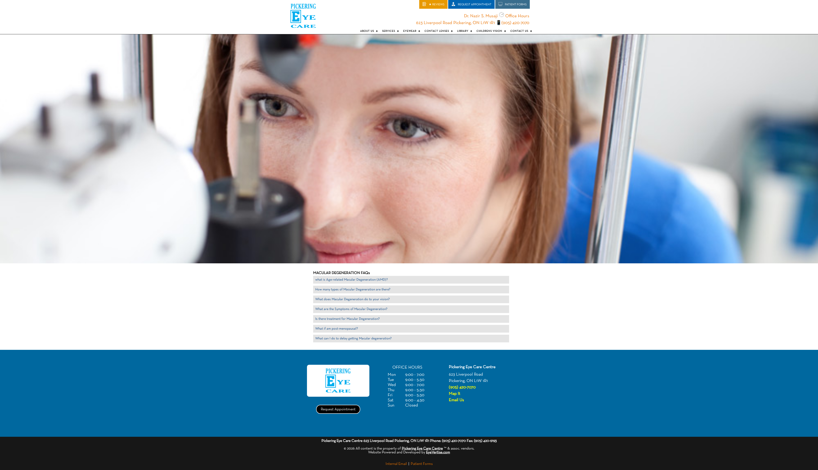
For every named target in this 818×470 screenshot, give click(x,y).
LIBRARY (462, 31)
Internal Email (396, 464)
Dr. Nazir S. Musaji (481, 16)
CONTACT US (519, 31)
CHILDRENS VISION (489, 31)
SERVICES (388, 31)
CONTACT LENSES (437, 31)
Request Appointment (338, 409)
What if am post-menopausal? (336, 328)
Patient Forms (422, 464)
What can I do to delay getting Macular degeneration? (353, 338)
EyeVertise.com (438, 452)
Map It (454, 393)
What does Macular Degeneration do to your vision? (352, 299)
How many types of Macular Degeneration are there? (352, 289)
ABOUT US (367, 31)
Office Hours (516, 16)
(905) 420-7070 (515, 23)
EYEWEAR (409, 31)
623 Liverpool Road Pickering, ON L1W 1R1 (455, 23)
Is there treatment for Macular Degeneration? (347, 319)
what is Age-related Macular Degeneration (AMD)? (351, 279)
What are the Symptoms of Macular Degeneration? (351, 309)
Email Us (456, 400)
